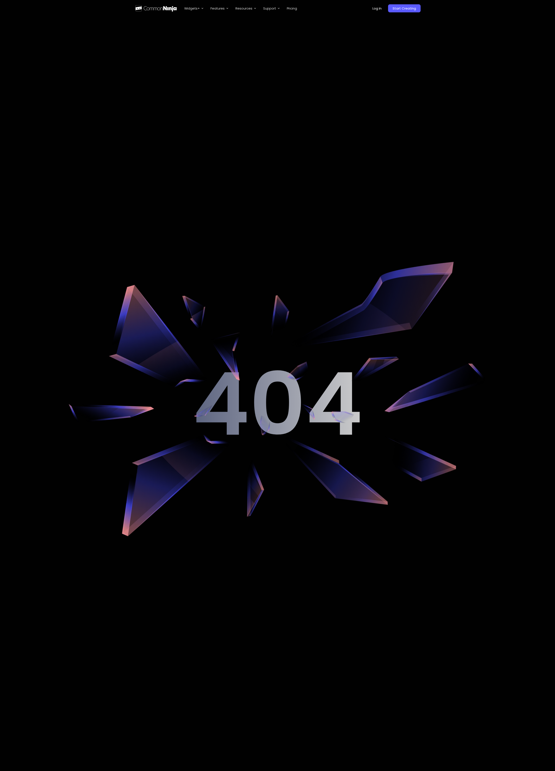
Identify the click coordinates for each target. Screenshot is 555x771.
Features (218, 8)
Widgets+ (192, 8)
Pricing (292, 8)
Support (269, 8)
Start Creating (404, 8)
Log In (377, 8)
